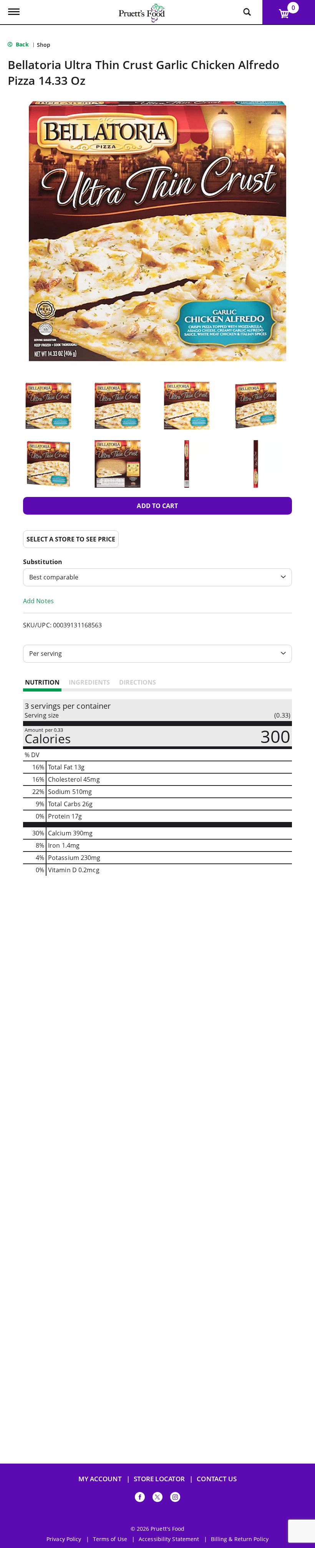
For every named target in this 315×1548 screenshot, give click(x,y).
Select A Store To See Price (71, 539)
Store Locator (159, 1478)
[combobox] (157, 577)
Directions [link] (137, 682)
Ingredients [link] (89, 682)
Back (21, 44)
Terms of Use (110, 1539)
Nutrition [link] (42, 682)
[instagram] (175, 1498)
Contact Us (217, 1478)
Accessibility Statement (169, 1539)
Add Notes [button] (38, 601)
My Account (100, 1478)
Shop (43, 44)
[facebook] (140, 1498)
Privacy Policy (63, 1539)
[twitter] (157, 1498)
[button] (48, 405)
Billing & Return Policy (240, 1539)
